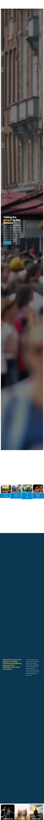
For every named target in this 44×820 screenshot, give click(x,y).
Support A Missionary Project (16, 496)
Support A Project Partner (27, 495)
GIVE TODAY (7, 242)
